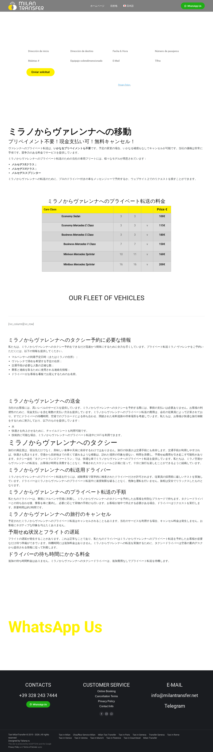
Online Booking (106, 691)
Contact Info (106, 706)
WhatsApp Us (55, 627)
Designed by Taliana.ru (19, 741)
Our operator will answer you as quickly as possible (60, 640)
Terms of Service (30, 747)
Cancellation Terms (106, 696)
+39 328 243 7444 (38, 695)
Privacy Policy (106, 701)
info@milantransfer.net (174, 695)
